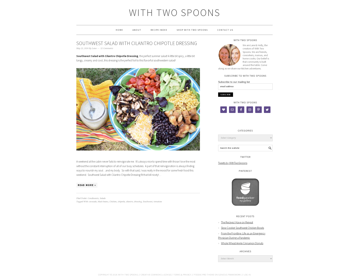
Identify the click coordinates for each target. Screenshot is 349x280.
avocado (93, 201)
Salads (103, 198)
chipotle (121, 201)
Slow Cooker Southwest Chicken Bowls (242, 228)
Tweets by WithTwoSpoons (232, 163)
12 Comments (107, 48)
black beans (103, 201)
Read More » (87, 185)
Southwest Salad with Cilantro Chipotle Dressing (136, 43)
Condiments (93, 198)
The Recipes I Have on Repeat (237, 222)
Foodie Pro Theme (204, 274)
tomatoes (158, 201)
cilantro (129, 201)
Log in (247, 274)
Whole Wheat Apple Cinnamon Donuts (242, 243)
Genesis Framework (229, 274)
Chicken (113, 201)
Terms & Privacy (182, 274)
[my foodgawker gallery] (245, 208)
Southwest (148, 201)
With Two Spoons (174, 12)
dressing (138, 201)
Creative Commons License (156, 274)
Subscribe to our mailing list (234, 81)
